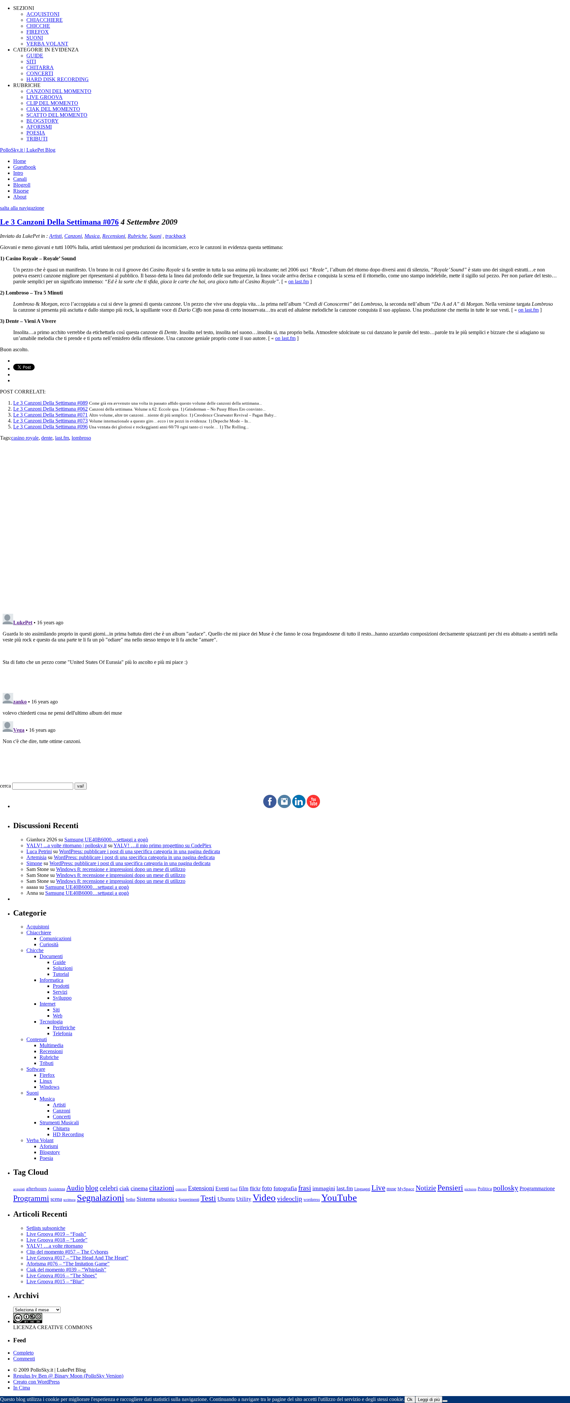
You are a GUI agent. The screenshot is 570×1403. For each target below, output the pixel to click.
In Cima (21, 1387)
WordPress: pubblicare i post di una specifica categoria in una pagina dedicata (139, 851)
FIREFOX (37, 32)
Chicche (35, 950)
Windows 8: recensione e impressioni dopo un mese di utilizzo (120, 869)
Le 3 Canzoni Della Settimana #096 (50, 426)
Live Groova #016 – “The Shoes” (61, 1275)
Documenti (51, 956)
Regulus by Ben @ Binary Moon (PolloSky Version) (68, 1376)
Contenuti (36, 1039)
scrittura (69, 1199)
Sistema (146, 1199)
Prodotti (61, 986)
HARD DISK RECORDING (57, 79)
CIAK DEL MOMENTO (53, 109)
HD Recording (68, 1134)
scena (56, 1199)
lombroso (81, 438)
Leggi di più (429, 1399)
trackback (175, 236)
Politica (485, 1188)
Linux (46, 1081)
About (19, 197)
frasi (304, 1188)
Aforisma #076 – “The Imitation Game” (68, 1263)
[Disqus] (285, 523)
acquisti (19, 1189)
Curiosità (49, 944)
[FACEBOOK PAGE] (269, 806)
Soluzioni (63, 968)
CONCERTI (39, 73)
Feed (234, 1189)
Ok (410, 1399)
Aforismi (49, 1146)
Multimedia (51, 1045)
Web (57, 1015)
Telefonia (62, 1033)
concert (181, 1189)
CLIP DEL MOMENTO (52, 103)
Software (35, 1069)
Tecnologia (51, 1021)
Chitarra (61, 1128)
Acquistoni (37, 926)
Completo (23, 1353)
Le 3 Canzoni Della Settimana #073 (50, 420)
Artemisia (36, 857)
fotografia (285, 1188)
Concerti (62, 1116)
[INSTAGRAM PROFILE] (284, 806)
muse (391, 1188)
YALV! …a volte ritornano (54, 1246)
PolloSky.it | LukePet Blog (27, 150)
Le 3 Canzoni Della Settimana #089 (50, 403)
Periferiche (64, 1027)
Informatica (51, 980)
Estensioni (201, 1188)
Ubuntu (226, 1199)
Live (378, 1188)
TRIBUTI (37, 138)
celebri (109, 1188)
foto (267, 1188)
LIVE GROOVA (44, 97)
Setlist (130, 1200)
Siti (56, 1010)
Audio (75, 1188)
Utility (243, 1199)
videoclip (289, 1198)
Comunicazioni (55, 938)
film (243, 1188)
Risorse (21, 191)
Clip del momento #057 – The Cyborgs (67, 1252)
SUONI (34, 38)
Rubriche (137, 236)
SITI (31, 61)
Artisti (55, 236)
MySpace (405, 1188)
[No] (445, 1401)
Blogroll (21, 185)
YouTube (339, 1197)
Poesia (46, 1158)
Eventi (222, 1188)
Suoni (155, 236)
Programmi (31, 1198)
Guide (59, 962)
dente (46, 438)
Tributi (46, 1063)
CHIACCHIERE (44, 20)
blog (91, 1188)
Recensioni (113, 236)
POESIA (35, 133)
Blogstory (50, 1152)
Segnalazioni (100, 1198)
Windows (49, 1087)
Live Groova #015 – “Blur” (55, 1281)
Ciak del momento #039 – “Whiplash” (66, 1269)
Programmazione (537, 1188)
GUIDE (34, 55)
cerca (5, 786)
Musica (92, 236)
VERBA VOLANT (47, 44)
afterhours (36, 1188)
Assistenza (56, 1189)
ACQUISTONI (42, 14)
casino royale (25, 438)
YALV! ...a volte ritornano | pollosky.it (66, 845)
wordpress (311, 1199)
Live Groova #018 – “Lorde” (56, 1240)
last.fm (62, 438)
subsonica (167, 1199)
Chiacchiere (38, 932)
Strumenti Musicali (59, 1122)
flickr (255, 1188)
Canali (20, 179)
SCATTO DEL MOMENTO (56, 115)
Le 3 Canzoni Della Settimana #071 (50, 415)
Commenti (24, 1358)
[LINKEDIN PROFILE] (298, 806)
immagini (323, 1188)
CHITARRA (40, 67)
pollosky (505, 1188)
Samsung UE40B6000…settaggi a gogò (106, 839)
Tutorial (61, 974)
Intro (18, 173)
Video (264, 1197)
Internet (47, 1004)
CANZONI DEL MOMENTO (58, 91)
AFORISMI (39, 127)
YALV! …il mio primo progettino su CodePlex (162, 845)
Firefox (47, 1075)
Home (19, 161)
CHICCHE (38, 26)
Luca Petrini (39, 851)
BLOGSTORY (42, 121)
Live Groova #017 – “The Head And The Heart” (77, 1258)
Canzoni (73, 236)
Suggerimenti (188, 1199)
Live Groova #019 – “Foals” (56, 1234)
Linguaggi (362, 1189)
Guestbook (24, 167)
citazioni (161, 1188)
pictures (470, 1189)
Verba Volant (39, 1140)
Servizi (60, 992)
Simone (34, 863)
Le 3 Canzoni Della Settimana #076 (59, 222)
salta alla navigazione (22, 208)
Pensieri (450, 1187)
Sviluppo (62, 998)
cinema (139, 1188)
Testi (208, 1198)
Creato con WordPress (36, 1382)
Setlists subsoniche (45, 1228)
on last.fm (298, 281)
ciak (124, 1188)
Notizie (426, 1188)
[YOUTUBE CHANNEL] (313, 806)
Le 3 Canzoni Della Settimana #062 (50, 409)
